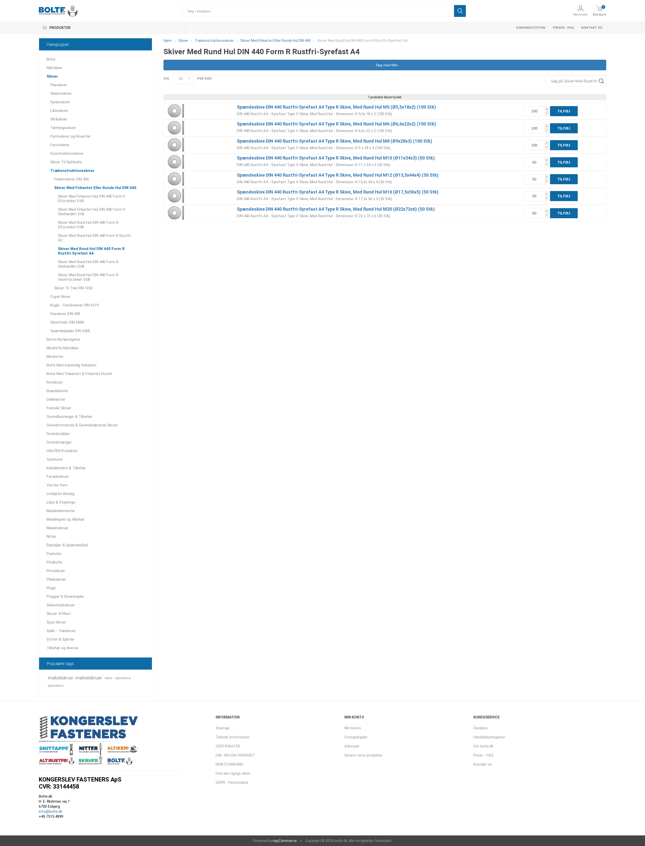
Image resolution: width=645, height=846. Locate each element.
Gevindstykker (58, 433)
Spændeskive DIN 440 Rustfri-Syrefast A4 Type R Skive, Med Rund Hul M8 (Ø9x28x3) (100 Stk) (334, 141)
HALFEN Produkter (62, 451)
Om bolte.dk (483, 746)
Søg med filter (386, 65)
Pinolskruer (56, 571)
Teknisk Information (232, 737)
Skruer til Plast (59, 613)
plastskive (55, 685)
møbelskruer (88, 678)
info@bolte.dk (50, 811)
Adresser (352, 746)
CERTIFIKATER (228, 746)
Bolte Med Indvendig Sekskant (71, 365)
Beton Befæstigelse (63, 339)
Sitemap (223, 728)
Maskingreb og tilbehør (65, 519)
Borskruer (55, 382)
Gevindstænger (59, 442)
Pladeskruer (56, 579)
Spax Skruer (56, 622)
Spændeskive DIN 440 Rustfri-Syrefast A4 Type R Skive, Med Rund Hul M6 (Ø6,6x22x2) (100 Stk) (336, 124)
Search (601, 81)
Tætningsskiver (63, 128)
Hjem (168, 41)
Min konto (580, 14)
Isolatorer (55, 459)
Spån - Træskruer (61, 631)
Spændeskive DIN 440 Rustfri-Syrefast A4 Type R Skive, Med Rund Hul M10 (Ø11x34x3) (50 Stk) (336, 158)
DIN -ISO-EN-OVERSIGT (235, 755)
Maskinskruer (58, 528)
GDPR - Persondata (232, 782)
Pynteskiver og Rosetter (70, 136)
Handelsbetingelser (489, 737)
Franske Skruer (59, 408)
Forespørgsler (356, 737)
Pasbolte (54, 553)
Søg (460, 11)
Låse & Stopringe (61, 502)
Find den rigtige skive (233, 773)
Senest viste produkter (363, 755)
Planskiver (58, 85)
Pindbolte (54, 562)
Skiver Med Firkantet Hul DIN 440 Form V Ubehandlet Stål (91, 211)
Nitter (51, 536)
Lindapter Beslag (60, 493)
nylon (108, 678)
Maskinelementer (61, 511)
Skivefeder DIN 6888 (67, 322)
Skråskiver (58, 119)
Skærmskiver (61, 93)
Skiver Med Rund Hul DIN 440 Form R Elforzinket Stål (88, 224)
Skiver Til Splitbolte (66, 162)
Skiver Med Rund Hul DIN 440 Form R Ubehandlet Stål (88, 264)
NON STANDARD (229, 764)
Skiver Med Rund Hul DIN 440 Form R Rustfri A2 (94, 237)
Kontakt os (591, 27)
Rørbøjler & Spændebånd (67, 545)
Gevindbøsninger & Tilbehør (69, 416)
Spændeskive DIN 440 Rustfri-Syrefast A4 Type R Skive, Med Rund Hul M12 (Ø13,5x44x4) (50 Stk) (338, 175)
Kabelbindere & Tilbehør (66, 468)
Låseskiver (59, 110)
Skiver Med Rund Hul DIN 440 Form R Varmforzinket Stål (88, 277)
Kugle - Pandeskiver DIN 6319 (74, 305)
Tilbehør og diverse (62, 648)
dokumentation (530, 27)
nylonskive (123, 678)
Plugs (51, 588)
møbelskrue (60, 678)
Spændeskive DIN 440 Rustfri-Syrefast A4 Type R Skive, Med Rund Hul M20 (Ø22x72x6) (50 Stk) (336, 209)
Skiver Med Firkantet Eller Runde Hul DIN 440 (95, 187)
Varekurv (480, 728)
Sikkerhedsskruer (61, 605)
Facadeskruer (58, 476)
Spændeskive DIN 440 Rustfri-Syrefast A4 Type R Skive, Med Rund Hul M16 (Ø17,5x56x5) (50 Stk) (338, 192)
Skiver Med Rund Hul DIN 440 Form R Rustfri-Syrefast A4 (91, 251)
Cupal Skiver (60, 296)
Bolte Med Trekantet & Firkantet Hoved (79, 373)
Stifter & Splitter (60, 639)
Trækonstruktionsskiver (72, 170)
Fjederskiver (60, 102)
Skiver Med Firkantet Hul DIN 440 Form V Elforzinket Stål (91, 198)
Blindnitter (55, 356)
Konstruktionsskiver (67, 153)
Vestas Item (57, 485)
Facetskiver (60, 145)
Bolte (51, 59)
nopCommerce (285, 841)
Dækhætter (56, 399)
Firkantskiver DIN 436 (71, 179)
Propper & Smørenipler (65, 596)
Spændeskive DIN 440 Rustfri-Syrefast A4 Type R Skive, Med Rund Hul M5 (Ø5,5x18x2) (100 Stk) (336, 107)
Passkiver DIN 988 (65, 313)
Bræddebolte (57, 391)
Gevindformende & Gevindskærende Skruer (82, 425)
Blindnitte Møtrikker (63, 348)
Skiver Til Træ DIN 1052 (73, 288)
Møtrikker (54, 68)
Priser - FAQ (563, 27)
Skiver (52, 76)
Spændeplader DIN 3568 (70, 331)
